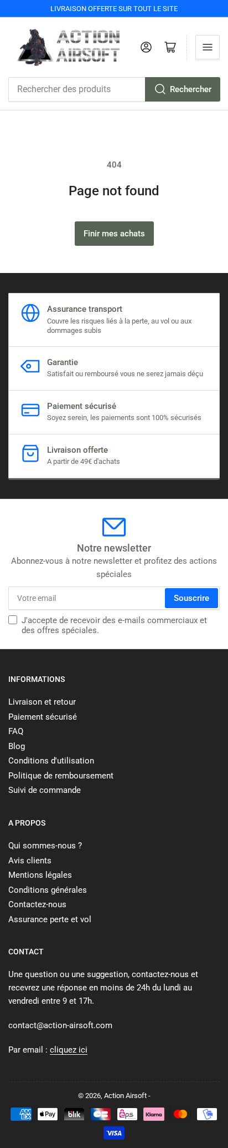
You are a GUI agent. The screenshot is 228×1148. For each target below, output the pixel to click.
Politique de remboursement (60, 776)
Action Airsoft (125, 1095)
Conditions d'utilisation (51, 761)
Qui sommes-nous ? (45, 846)
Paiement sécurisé (42, 717)
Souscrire (191, 598)
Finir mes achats (114, 234)
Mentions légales (40, 875)
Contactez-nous (37, 904)
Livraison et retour (42, 702)
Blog (16, 746)
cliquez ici (68, 1050)
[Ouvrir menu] (207, 47)
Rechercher (190, 89)
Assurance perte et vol (49, 919)
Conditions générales (47, 890)
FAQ (15, 731)
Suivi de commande (44, 790)
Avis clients (29, 861)
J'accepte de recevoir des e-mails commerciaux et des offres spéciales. (114, 625)
